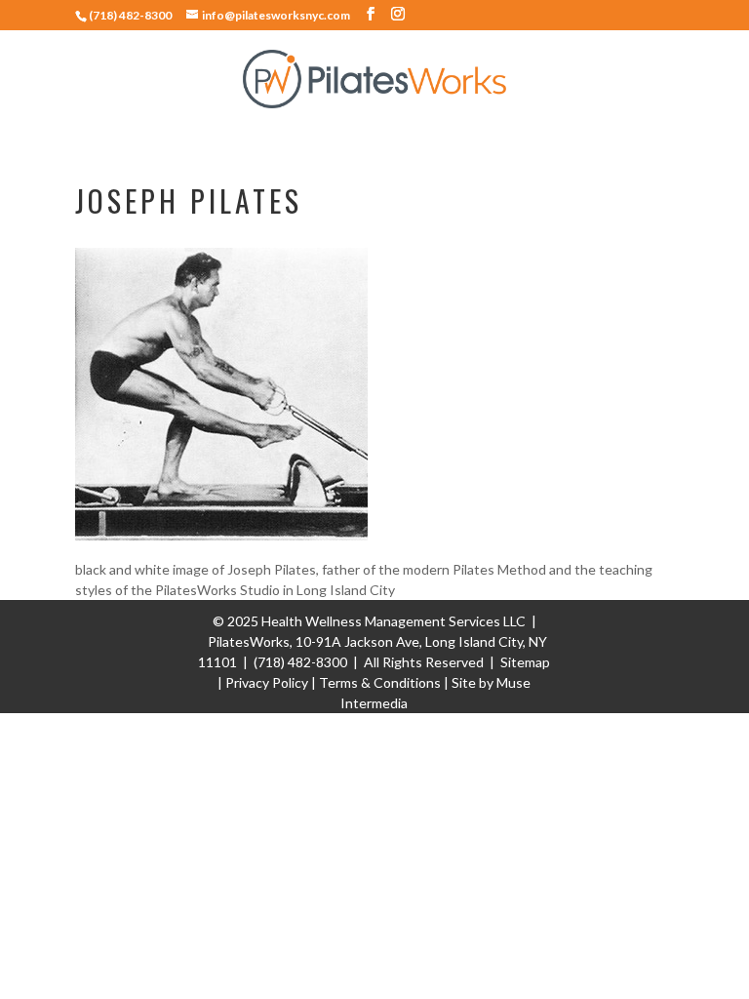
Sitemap (525, 662)
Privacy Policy (266, 682)
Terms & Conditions (380, 682)
